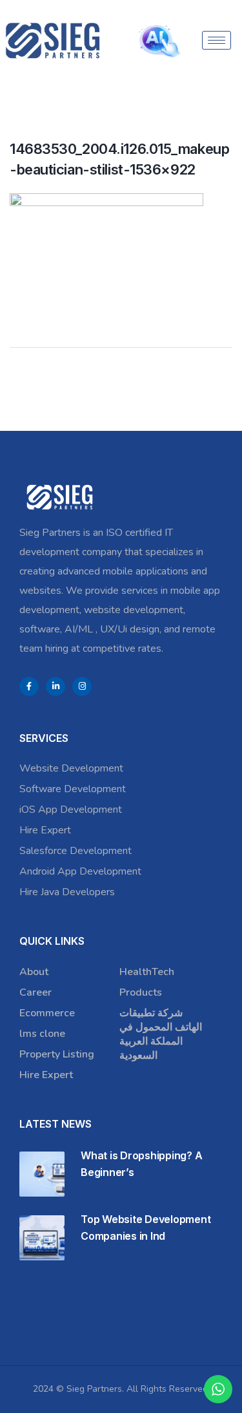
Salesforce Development (75, 851)
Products (140, 992)
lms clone (42, 1034)
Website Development (71, 768)
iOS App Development (70, 809)
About (33, 972)
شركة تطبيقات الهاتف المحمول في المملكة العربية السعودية (160, 1034)
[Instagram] (82, 686)
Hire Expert (45, 830)
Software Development (72, 789)
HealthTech (146, 972)
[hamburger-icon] (216, 40)
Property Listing (56, 1054)
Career (35, 992)
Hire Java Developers (67, 892)
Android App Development (80, 871)
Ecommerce (47, 1013)
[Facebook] (29, 686)
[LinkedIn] (55, 686)
